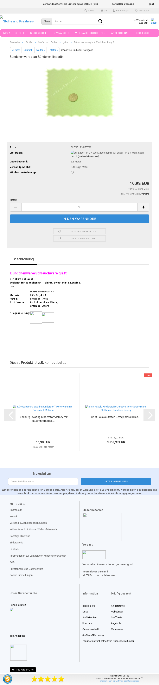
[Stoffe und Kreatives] (17, 21)
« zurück (28, 50)
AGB (12, 562)
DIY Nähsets (61, 33)
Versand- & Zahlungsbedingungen (28, 522)
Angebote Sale (120, 33)
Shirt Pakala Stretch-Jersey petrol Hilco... (115, 417)
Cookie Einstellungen (21, 575)
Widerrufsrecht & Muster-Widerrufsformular (34, 529)
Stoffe (20, 33)
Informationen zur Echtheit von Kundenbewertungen (38, 555)
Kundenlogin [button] (122, 10)
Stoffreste (143, 33)
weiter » (40, 50)
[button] (104, 11)
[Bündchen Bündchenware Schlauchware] (79, 91)
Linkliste (14, 549)
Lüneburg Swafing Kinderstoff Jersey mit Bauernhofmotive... (43, 418)
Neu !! (6, 33)
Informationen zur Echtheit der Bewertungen (119, 681)
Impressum (16, 509)
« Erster (16, 50)
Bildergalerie (16, 542)
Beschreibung (23, 259)
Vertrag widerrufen (22, 669)
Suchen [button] (91, 10)
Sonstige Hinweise (20, 536)
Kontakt (14, 516)
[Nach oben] (10, 679)
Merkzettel (143, 10)
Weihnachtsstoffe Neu (90, 33)
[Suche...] (100, 21)
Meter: (13, 199)
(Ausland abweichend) (88, 156)
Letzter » (53, 50)
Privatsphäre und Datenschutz (26, 568)
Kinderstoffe (39, 33)
